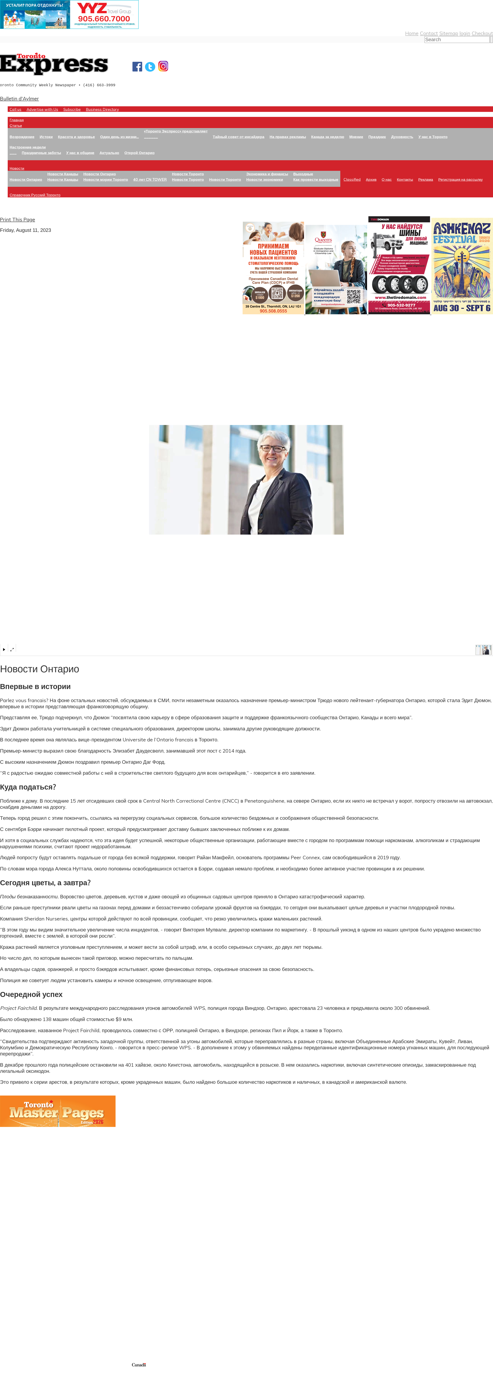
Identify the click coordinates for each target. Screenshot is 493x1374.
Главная (17, 119)
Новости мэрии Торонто (105, 179)
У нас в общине (80, 152)
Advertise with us (20, 1336)
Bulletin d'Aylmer (19, 98)
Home (411, 33)
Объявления (14, 1287)
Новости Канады (62, 173)
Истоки (46, 136)
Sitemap (448, 33)
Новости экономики (264, 179)
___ (13, 152)
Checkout (482, 33)
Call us (15, 109)
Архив (371, 179)
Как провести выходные (315, 179)
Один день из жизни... (119, 136)
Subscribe (72, 109)
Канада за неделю (327, 136)
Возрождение (22, 136)
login (464, 33)
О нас (387, 179)
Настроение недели (28, 147)
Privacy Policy (23, 1371)
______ (151, 136)
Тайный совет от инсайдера (238, 136)
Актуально (109, 152)
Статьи (16, 125)
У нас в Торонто (433, 136)
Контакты (405, 179)
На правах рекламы (288, 136)
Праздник (377, 136)
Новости (17, 168)
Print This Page (17, 219)
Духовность (402, 136)
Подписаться (15, 1269)
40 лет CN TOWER (150, 179)
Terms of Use (6, 1371)
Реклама (425, 179)
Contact (429, 33)
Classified (352, 179)
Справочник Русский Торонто (35, 194)
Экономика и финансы (267, 173)
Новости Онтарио (26, 179)
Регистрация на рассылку (460, 179)
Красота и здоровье (76, 136)
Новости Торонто (188, 173)
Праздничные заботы (41, 152)
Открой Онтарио (139, 152)
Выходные (303, 173)
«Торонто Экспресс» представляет (176, 131)
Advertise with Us (42, 109)
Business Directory (102, 109)
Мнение (356, 136)
